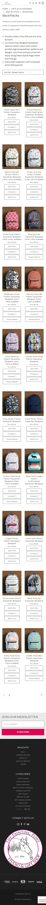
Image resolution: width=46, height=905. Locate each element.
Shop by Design (23, 778)
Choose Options (34, 257)
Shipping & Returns (23, 755)
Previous (4, 902)
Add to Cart (12, 132)
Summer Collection (23, 791)
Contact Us (23, 758)
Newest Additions (23, 785)
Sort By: (7, 72)
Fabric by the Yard (23, 797)
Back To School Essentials (23, 788)
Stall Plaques (23, 794)
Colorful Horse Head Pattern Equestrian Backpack (34, 359)
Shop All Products (23, 781)
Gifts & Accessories (23, 806)
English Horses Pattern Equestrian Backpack (12, 541)
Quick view (12, 122)
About (23, 752)
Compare (11, 127)
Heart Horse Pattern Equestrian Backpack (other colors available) (11, 236)
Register (27, 761)
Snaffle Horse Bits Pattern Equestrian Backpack (34, 658)
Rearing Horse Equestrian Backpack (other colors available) (34, 236)
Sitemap (23, 764)
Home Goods (23, 803)
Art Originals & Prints (23, 800)
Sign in (18, 761)
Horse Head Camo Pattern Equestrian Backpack (12, 112)
